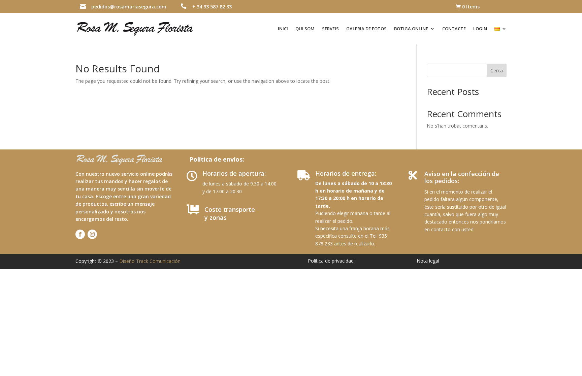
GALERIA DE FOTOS (366, 29)
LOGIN (480, 29)
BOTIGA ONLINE (411, 29)
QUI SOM (305, 29)
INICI (283, 29)
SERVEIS (330, 29)
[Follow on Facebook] (80, 234)
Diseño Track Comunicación (150, 261)
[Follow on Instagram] (92, 234)
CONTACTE (454, 29)
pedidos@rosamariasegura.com (128, 6)
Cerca (496, 70)
